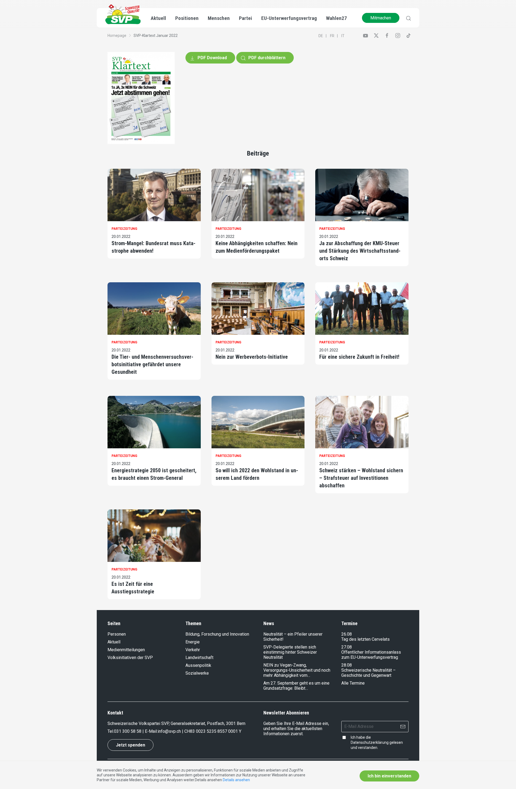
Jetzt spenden (130, 745)
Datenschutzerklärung (370, 742)
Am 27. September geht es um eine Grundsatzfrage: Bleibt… (296, 686)
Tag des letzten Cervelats (365, 639)
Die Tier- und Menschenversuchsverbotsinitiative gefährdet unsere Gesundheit (152, 364)
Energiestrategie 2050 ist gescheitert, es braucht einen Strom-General (154, 474)
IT (343, 36)
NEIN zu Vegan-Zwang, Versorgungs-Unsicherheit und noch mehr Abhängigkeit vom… (296, 670)
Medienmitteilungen (126, 649)
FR (332, 36)
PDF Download (211, 57)
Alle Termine (353, 683)
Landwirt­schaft (199, 657)
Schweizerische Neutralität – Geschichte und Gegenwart (368, 673)
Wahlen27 (336, 18)
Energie (192, 641)
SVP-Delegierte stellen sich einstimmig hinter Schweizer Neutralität (290, 652)
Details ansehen (236, 780)
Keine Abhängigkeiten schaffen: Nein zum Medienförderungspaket (257, 247)
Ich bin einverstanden (389, 776)
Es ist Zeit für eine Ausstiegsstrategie (133, 588)
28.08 (346, 665)
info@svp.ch (169, 731)
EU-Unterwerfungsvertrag (289, 18)
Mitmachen (380, 17)
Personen (117, 634)
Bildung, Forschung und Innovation (217, 634)
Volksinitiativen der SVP (130, 657)
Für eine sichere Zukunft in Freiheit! (359, 357)
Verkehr (192, 649)
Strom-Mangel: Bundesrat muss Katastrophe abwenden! (153, 247)
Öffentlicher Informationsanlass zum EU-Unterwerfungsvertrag (371, 655)
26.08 (346, 634)
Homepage (117, 35)
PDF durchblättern (266, 57)
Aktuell (114, 641)
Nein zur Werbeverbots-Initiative (252, 357)
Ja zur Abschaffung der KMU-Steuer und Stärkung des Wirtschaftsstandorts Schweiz (359, 251)
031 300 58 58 (127, 731)
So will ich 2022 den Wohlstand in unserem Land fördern (257, 474)
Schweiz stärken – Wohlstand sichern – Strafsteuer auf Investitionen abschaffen (361, 478)
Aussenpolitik (198, 665)
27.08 (346, 647)
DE (320, 36)
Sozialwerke (197, 673)
